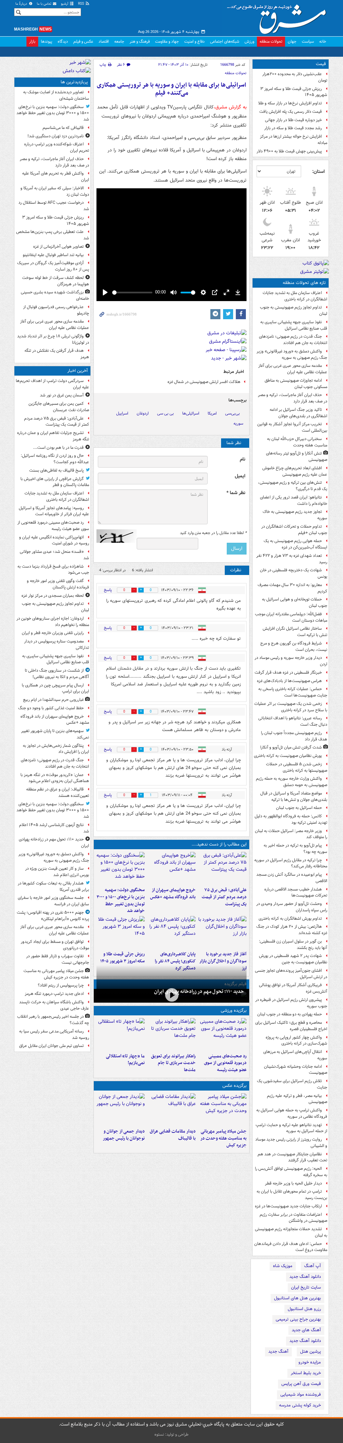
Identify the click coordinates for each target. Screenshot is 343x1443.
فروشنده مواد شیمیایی (300, 1394)
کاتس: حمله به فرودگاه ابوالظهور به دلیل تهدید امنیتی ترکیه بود (291, 819)
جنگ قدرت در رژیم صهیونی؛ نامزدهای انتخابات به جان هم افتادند (293, 339)
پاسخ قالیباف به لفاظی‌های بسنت (56, 470)
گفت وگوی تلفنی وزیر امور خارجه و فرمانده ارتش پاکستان (58, 584)
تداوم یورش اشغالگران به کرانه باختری (290, 918)
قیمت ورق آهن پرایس (301, 1383)
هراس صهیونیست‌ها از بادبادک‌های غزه (289, 681)
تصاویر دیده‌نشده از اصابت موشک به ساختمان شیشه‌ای (56, 95)
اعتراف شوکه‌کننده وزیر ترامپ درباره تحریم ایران (56, 147)
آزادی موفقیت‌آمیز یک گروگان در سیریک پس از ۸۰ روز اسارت (53, 266)
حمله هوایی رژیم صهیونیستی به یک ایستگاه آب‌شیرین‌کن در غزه (295, 544)
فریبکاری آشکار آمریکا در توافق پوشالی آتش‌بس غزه (293, 988)
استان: (318, 171)
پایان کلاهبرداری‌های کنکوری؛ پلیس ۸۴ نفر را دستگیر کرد (175, 961)
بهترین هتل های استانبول (297, 1298)
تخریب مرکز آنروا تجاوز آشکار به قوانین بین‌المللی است (292, 427)
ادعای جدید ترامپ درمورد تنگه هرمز (54, 994)
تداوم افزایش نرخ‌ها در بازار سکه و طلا (290, 103)
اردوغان (143, 413)
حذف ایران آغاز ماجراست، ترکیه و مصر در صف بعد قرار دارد (292, 398)
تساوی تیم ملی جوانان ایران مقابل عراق (51, 1046)
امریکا (212, 413)
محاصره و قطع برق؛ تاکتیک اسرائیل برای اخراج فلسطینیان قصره (291, 1025)
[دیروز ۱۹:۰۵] (222, 1109)
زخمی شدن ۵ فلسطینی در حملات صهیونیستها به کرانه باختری (296, 767)
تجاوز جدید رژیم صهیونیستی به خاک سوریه (295, 515)
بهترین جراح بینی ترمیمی (298, 1319)
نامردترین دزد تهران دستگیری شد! (55, 136)
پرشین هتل (310, 1351)
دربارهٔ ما (21, 3)
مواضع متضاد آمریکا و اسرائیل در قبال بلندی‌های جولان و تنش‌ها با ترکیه (293, 796)
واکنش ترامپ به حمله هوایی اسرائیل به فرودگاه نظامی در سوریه (291, 1113)
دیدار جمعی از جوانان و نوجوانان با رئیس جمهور (124, 1134)
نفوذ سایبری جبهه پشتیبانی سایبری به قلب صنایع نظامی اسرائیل (293, 325)
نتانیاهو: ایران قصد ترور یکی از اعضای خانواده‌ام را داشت (293, 500)
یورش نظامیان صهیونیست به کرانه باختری (288, 756)
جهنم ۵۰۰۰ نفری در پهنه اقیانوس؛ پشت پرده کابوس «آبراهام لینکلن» (53, 915)
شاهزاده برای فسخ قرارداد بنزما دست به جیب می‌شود (53, 569)
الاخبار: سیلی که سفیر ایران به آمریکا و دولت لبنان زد (54, 191)
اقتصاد (103, 41)
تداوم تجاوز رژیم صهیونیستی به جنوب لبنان (293, 310)
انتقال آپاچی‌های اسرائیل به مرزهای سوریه (295, 1055)
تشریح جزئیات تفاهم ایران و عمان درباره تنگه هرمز (53, 436)
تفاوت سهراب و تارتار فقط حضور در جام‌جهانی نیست (57, 959)
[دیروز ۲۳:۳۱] (222, 868)
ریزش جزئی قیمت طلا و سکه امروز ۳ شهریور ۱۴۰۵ (293, 92)
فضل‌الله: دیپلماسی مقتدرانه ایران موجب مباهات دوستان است (291, 617)
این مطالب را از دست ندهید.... (219, 844)
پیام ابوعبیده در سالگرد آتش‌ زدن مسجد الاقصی (291, 877)
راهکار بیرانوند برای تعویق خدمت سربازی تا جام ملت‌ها (173, 1063)
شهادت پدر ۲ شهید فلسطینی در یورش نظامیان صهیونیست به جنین (293, 959)
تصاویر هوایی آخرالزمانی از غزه (58, 246)
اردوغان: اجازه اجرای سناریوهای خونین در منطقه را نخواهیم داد (52, 621)
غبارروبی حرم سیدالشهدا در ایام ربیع (53, 699)
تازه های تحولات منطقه (304, 282)
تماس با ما (44, 3)
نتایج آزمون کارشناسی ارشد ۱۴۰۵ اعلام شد (54, 828)
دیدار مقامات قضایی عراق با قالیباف (173, 1134)
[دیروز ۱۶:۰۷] (171, 932)
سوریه (238, 423)
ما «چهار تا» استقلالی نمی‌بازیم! (125, 1059)
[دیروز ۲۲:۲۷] (222, 1034)
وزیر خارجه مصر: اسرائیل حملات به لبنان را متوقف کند (291, 834)
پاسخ (108, 590)
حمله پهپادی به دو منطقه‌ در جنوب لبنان (289, 1014)
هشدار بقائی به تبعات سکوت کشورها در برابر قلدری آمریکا (53, 886)
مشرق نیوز (278, 17)
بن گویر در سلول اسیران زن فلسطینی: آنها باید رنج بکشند (293, 944)
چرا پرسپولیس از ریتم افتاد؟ (61, 985)
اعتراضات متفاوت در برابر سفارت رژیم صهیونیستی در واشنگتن (293, 1217)
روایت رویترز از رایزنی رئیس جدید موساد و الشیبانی (291, 1142)
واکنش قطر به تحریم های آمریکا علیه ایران (55, 176)
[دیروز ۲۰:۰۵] (171, 995)
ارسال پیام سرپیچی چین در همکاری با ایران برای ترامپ (55, 688)
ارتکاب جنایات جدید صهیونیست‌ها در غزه (288, 1206)
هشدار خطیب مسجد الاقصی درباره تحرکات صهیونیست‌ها (295, 892)
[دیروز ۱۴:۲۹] (120, 932)
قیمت (321, 63)
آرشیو (65, 3)
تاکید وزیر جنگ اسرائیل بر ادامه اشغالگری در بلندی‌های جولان (298, 412)
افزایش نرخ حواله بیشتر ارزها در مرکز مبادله (293, 139)
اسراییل (122, 413)
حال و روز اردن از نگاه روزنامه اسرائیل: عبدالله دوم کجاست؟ (55, 458)
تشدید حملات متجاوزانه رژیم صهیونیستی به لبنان (291, 1232)
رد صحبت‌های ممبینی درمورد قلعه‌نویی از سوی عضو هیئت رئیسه (225, 1063)
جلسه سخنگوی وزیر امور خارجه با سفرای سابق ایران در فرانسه (53, 901)
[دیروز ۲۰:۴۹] (171, 868)
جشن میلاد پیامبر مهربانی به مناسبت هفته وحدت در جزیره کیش (223, 1138)
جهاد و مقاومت (167, 41)
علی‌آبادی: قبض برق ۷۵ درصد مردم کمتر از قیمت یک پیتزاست (224, 897)
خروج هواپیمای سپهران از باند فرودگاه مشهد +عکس (173, 893)
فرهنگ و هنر (140, 41)
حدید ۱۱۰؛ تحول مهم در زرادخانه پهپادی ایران (199, 991)
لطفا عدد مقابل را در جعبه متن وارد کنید (213, 533)
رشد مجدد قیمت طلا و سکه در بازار (293, 128)
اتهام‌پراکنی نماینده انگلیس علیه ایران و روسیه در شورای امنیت (54, 540)
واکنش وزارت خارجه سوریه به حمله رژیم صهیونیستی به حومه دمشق (291, 781)
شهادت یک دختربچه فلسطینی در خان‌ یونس (293, 573)
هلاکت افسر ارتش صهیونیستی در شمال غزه (204, 382)
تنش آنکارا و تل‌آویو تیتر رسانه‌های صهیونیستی (296, 456)
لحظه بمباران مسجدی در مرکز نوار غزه (52, 595)
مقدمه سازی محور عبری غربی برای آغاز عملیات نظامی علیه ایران (292, 369)
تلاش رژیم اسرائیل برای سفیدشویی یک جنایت (292, 1084)
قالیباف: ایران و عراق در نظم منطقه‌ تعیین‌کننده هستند (57, 792)
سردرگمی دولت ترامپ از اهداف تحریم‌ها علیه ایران (52, 384)
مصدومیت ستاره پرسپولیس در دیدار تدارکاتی (56, 644)
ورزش (249, 41)
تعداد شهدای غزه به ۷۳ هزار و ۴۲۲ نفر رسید (291, 558)
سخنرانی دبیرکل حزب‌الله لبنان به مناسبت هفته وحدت (297, 442)
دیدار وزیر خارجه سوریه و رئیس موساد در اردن (291, 661)
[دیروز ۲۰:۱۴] (120, 868)
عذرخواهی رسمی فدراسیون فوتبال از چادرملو (56, 310)
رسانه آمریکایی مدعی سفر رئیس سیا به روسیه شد (54, 1034)
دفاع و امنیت (194, 41)
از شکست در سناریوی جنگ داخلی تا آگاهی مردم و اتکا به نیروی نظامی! (57, 673)
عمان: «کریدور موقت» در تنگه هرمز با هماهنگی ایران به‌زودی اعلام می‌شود (54, 778)
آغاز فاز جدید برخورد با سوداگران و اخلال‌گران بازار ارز (223, 961)
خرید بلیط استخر (306, 1373)
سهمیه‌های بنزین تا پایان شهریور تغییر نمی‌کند (55, 734)
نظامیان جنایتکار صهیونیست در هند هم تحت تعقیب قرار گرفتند (292, 1157)
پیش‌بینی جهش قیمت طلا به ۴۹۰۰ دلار (289, 151)
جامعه (119, 41)
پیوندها (46, 41)
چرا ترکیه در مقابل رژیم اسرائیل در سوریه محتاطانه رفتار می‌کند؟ (290, 863)
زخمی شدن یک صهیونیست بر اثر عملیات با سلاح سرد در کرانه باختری (290, 707)
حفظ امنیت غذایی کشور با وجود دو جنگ (51, 708)
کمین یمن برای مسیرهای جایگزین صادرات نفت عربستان (58, 406)
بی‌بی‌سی (232, 413)
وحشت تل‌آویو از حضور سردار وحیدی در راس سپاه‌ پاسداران (291, 907)
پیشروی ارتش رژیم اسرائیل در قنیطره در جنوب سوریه (291, 1003)
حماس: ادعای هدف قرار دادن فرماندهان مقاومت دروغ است (290, 1247)
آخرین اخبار (77, 370)
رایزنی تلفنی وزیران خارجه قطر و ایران (53, 633)
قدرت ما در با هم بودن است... (58, 447)
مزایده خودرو (309, 1362)
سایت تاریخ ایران (306, 1287)
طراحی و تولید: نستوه (171, 1434)
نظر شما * (235, 492)
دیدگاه (63, 41)
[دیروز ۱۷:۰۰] (120, 1109)
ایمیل (240, 476)
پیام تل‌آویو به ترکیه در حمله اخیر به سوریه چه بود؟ (295, 848)
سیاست (308, 41)
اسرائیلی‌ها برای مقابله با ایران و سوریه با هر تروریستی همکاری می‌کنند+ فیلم (171, 89)
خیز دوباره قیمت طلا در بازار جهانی (293, 120)
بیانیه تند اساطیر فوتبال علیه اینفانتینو (53, 255)
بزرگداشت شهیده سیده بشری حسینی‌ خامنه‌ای (55, 295)
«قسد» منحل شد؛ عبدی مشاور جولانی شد (54, 554)
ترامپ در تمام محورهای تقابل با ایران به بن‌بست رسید (292, 1194)
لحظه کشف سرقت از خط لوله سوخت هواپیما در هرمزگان (55, 281)
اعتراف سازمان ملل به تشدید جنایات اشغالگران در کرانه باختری (295, 296)
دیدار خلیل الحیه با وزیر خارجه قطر (293, 1183)
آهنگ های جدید (306, 1330)
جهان (292, 41)
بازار (32, 41)
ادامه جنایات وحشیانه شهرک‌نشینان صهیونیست (295, 1069)
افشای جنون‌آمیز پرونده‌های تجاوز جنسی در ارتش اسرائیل (291, 973)
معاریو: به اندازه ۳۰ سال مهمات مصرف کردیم (292, 588)
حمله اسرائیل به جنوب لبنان (299, 808)
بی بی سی (165, 413)
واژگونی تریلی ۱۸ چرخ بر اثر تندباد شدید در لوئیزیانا (53, 339)
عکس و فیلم (83, 41)
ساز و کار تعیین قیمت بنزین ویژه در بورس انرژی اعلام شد (57, 871)
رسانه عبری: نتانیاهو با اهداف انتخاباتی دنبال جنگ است (292, 721)
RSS (81, 3)
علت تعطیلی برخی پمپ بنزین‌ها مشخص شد (52, 235)
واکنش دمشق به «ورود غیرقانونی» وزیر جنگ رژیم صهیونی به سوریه (292, 354)
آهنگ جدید (278, 1351)
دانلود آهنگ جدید (305, 1276)
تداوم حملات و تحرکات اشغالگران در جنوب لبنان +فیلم (294, 529)
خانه (322, 41)
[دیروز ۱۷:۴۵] (171, 1109)
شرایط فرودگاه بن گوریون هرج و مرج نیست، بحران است (293, 646)
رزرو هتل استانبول (304, 1308)
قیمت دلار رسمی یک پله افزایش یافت (290, 111)
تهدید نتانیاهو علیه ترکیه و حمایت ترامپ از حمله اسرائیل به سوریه (291, 1128)
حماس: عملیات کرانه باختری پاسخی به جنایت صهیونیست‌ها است (292, 692)
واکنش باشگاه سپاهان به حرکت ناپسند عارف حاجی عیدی (54, 1005)
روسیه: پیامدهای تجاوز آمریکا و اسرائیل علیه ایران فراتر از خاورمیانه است (54, 511)
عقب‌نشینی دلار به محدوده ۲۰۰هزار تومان (294, 77)
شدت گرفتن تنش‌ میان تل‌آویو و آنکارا (291, 747)
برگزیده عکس (234, 1085)
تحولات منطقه (271, 41)
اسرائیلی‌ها (190, 413)
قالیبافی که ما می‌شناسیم (63, 128)
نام (242, 459)
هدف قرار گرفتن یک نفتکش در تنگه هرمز (56, 353)
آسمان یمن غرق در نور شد (62, 395)
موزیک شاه (282, 1265)
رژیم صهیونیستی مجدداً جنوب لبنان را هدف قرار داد (294, 736)
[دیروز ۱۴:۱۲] (171, 1034)
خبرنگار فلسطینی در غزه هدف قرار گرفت (288, 672)
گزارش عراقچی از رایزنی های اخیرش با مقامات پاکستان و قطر (54, 482)
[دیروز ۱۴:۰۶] (120, 1034)
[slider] (132, 292)
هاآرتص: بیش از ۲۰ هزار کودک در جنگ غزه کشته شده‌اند (291, 929)
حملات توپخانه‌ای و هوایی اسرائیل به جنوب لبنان (294, 602)
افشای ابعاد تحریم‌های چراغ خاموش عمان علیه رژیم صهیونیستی (294, 471)
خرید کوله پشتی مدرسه (300, 1405)
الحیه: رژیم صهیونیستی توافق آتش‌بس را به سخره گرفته (291, 1171)
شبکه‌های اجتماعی (224, 41)
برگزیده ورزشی (234, 1010)
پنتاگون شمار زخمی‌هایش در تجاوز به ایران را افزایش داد (56, 748)
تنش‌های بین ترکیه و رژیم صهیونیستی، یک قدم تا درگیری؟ (292, 485)
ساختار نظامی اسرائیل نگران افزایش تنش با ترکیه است (295, 631)
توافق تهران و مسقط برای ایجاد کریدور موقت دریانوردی (55, 945)
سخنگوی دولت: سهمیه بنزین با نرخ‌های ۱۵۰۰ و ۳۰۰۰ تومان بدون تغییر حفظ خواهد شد (120, 900)
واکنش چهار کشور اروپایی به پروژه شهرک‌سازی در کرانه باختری (296, 1040)
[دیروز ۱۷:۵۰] (222, 932)
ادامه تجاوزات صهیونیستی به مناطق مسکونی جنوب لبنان (296, 383)
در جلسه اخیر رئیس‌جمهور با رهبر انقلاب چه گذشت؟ (53, 1019)
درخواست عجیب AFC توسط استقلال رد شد (53, 205)
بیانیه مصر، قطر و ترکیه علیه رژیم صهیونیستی (297, 1099)
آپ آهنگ (312, 1265)
